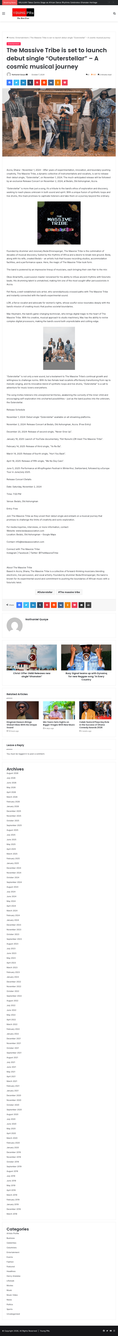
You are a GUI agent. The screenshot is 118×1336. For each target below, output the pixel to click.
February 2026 (13, 801)
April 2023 (11, 963)
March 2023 (12, 967)
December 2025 (14, 811)
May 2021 (11, 1072)
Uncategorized (13, 1314)
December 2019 (14, 1152)
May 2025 (11, 844)
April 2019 (11, 1190)
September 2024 (14, 882)
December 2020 (14, 1095)
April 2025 (11, 849)
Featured (11, 1266)
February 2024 (13, 915)
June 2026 (11, 782)
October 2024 (13, 877)
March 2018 (12, 1214)
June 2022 (11, 1010)
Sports (10, 1309)
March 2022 (12, 1024)
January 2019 (13, 1204)
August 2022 (12, 1000)
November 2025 (14, 816)
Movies (10, 1285)
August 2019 (12, 1171)
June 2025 (11, 839)
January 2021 (13, 1090)
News (9, 1300)
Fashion (10, 1262)
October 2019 (13, 1162)
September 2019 (14, 1166)
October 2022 (13, 991)
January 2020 (13, 1147)
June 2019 (11, 1180)
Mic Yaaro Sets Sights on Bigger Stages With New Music (59, 723)
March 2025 (12, 854)
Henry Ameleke (13, 1276)
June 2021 (11, 1067)
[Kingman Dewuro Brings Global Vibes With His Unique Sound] (23, 710)
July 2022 (11, 1005)
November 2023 (14, 929)
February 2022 (13, 1029)
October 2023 (13, 934)
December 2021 (14, 1038)
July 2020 (11, 1119)
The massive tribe (70, 592)
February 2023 (13, 972)
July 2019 (11, 1176)
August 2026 (12, 773)
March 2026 (12, 797)
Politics (10, 1304)
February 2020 (13, 1143)
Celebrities (11, 1243)
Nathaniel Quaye (18, 75)
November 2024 (14, 873)
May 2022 (11, 1015)
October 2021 (13, 1048)
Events (10, 1257)
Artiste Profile (13, 1233)
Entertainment (22, 37)
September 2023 (14, 939)
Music (9, 1290)
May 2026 (11, 787)
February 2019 (13, 1199)
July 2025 (11, 835)
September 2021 (14, 1053)
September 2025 (14, 825)
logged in (23, 754)
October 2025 (13, 820)
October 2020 (13, 1105)
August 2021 (12, 1057)
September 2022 (14, 996)
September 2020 (14, 1109)
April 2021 (11, 1076)
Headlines (11, 1271)
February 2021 (13, 1086)
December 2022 (14, 981)
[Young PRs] (23, 13)
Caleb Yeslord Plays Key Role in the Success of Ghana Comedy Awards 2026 (94, 725)
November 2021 (14, 1043)
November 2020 (14, 1100)
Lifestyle (10, 1281)
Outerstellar (46, 592)
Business (11, 1238)
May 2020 (11, 1128)
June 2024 (11, 896)
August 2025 (12, 830)
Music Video (12, 1295)
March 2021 (12, 1081)
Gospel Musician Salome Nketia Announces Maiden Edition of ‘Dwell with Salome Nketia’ (58, 2)
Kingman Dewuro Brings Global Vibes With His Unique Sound (22, 725)
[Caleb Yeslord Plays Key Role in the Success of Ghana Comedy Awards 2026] (95, 710)
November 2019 (14, 1157)
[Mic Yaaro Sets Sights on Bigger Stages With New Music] (59, 710)
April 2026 (11, 792)
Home (11, 37)
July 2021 (11, 1062)
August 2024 (12, 887)
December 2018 (14, 1209)
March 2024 (12, 910)
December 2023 (14, 925)
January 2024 (13, 920)
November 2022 (14, 986)
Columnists (12, 1247)
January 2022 (13, 1034)
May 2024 (11, 901)
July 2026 (11, 778)
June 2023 (11, 953)
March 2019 (12, 1195)
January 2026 (13, 806)
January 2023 (13, 977)
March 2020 (12, 1138)
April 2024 (11, 906)
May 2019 (11, 1185)
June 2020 (11, 1124)
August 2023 (12, 944)
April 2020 (11, 1133)
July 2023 (11, 948)
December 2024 (14, 868)
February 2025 (13, 858)
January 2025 (13, 863)
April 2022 (11, 1019)
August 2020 (12, 1114)
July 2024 (11, 891)
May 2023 (11, 958)
